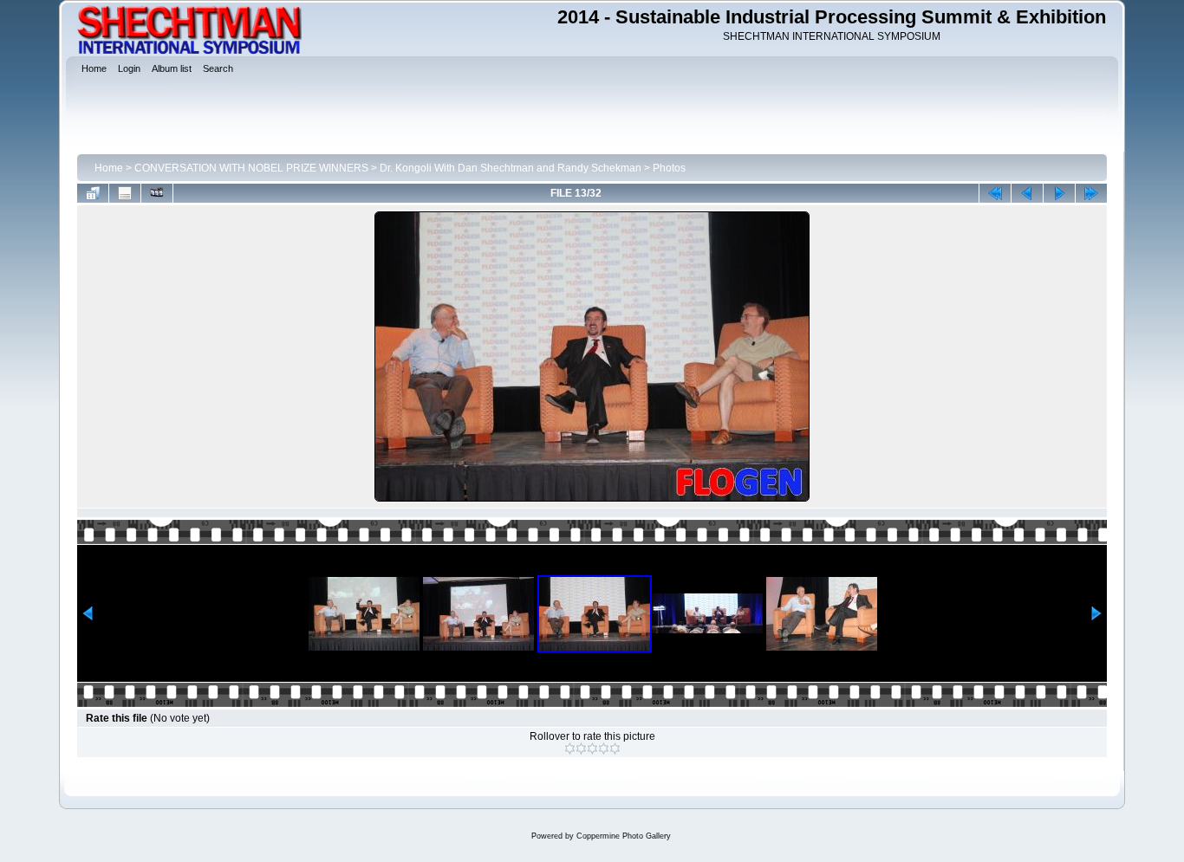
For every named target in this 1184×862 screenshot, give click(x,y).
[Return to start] (995, 193)
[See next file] (1059, 193)
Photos (669, 168)
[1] (570, 748)
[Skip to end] (1091, 193)
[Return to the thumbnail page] (92, 193)
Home (108, 168)
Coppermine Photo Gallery (623, 836)
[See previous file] (1027, 193)
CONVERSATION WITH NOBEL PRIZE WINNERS (251, 168)
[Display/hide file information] (124, 193)
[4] (603, 748)
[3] (592, 748)
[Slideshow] (156, 193)
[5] (615, 748)
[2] (581, 748)
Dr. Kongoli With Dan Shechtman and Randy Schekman (510, 168)
